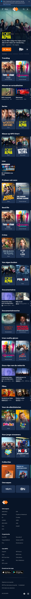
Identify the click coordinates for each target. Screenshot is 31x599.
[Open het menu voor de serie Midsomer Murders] (13, 239)
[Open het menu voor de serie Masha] (13, 411)
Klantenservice (19, 543)
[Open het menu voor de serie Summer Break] (13, 439)
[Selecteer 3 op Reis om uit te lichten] (21, 53)
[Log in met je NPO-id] (27, 9)
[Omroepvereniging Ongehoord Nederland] (22, 489)
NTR (17, 511)
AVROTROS (4, 511)
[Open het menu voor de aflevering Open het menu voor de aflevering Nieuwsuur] (28, 90)
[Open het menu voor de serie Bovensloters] (13, 184)
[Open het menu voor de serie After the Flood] (27, 239)
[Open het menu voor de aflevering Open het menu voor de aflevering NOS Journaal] (14, 90)
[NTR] (8, 489)
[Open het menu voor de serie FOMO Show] (13, 62)
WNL (17, 523)
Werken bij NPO (19, 540)
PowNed (18, 517)
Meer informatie (7, 4)
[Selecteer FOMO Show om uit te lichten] (15, 53)
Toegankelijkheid (6, 540)
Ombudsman (19, 557)
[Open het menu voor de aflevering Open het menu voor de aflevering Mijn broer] (28, 294)
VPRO (17, 520)
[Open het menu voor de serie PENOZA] (27, 267)
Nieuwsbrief (19, 537)
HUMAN (4, 520)
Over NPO (4, 537)
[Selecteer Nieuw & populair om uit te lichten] (26, 53)
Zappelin (4, 551)
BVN (3, 560)
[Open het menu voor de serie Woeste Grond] (13, 111)
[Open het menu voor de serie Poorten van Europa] (13, 315)
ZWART (18, 526)
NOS (3, 529)
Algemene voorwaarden (7, 582)
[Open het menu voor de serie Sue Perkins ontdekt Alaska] (27, 184)
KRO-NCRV (4, 523)
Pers (3, 543)
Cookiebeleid (21, 585)
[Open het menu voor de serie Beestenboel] (27, 138)
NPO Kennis (19, 551)
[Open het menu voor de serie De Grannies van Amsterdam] (27, 62)
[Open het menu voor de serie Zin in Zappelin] (27, 411)
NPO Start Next (5, 557)
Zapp (3, 554)
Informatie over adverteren (8, 588)
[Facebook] (24, 594)
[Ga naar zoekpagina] (23, 9)
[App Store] (6, 572)
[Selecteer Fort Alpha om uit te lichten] (4, 53)
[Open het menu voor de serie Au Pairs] (27, 342)
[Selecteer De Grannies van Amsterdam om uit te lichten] (9, 53)
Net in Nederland (20, 560)
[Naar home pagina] (15, 9)
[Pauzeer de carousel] (27, 49)
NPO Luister (5, 563)
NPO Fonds (18, 554)
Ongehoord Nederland (21, 514)
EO (2, 517)
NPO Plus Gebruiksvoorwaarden (9, 585)
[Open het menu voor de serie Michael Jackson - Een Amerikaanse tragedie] (27, 315)
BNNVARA (4, 514)
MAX (3, 526)
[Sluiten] (29, 2)
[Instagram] (28, 594)
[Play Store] (18, 572)
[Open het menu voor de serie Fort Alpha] (27, 111)
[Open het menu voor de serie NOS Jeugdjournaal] (27, 439)
